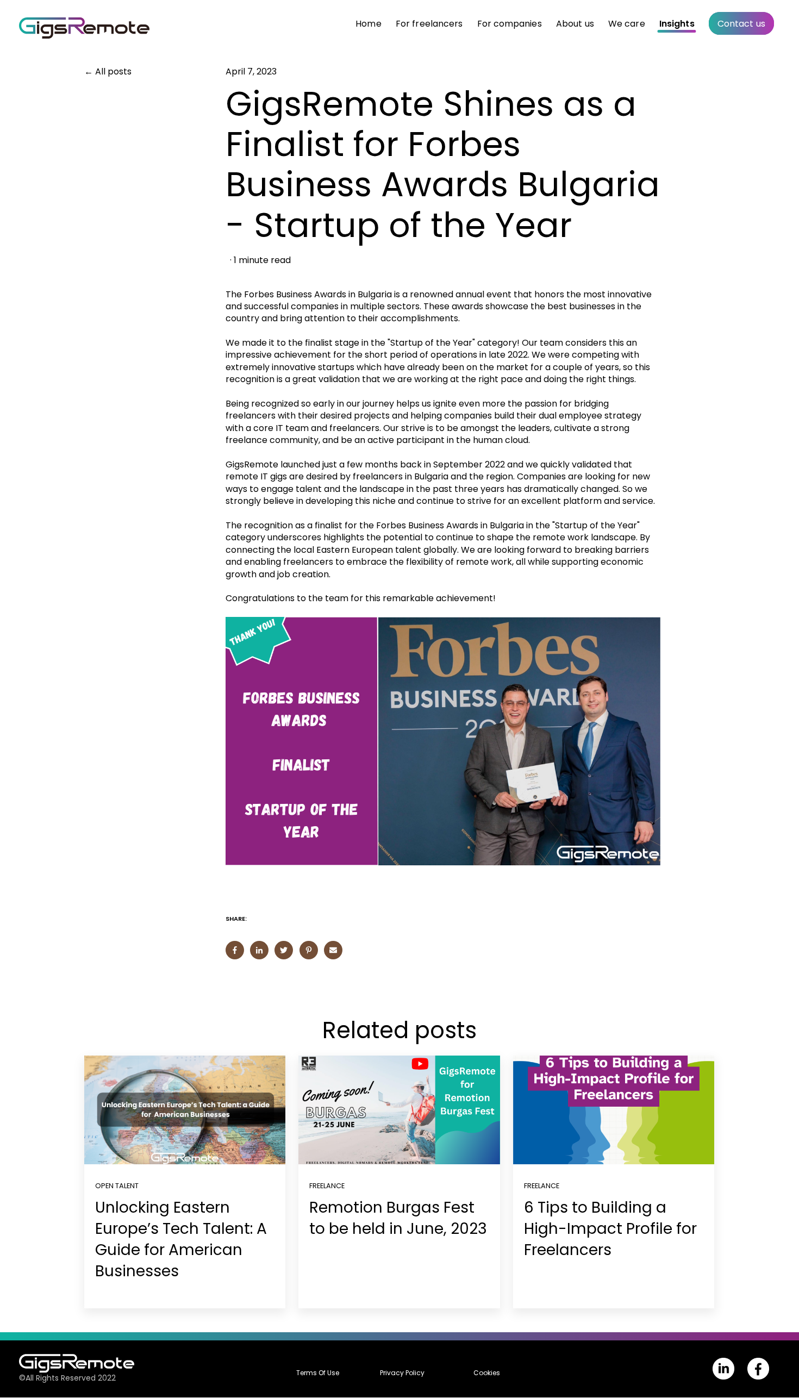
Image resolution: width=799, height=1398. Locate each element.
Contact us (741, 23)
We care (626, 23)
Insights (677, 23)
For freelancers (429, 23)
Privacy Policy (402, 1373)
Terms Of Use (317, 1373)
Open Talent (117, 1185)
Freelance (327, 1185)
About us (575, 23)
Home (368, 23)
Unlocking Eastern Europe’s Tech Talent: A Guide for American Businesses (181, 1239)
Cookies (486, 1373)
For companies (509, 23)
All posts (113, 72)
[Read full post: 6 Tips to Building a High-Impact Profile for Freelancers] (613, 1110)
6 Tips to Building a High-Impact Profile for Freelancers (610, 1228)
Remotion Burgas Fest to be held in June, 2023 (398, 1218)
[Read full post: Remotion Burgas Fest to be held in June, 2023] (399, 1110)
